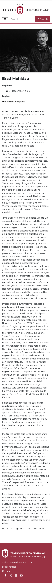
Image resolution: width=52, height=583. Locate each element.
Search (44, 19)
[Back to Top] (47, 578)
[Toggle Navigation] (5, 19)
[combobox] (22, 19)
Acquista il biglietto (15, 101)
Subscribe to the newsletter (17, 562)
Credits (6, 571)
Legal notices (9, 567)
